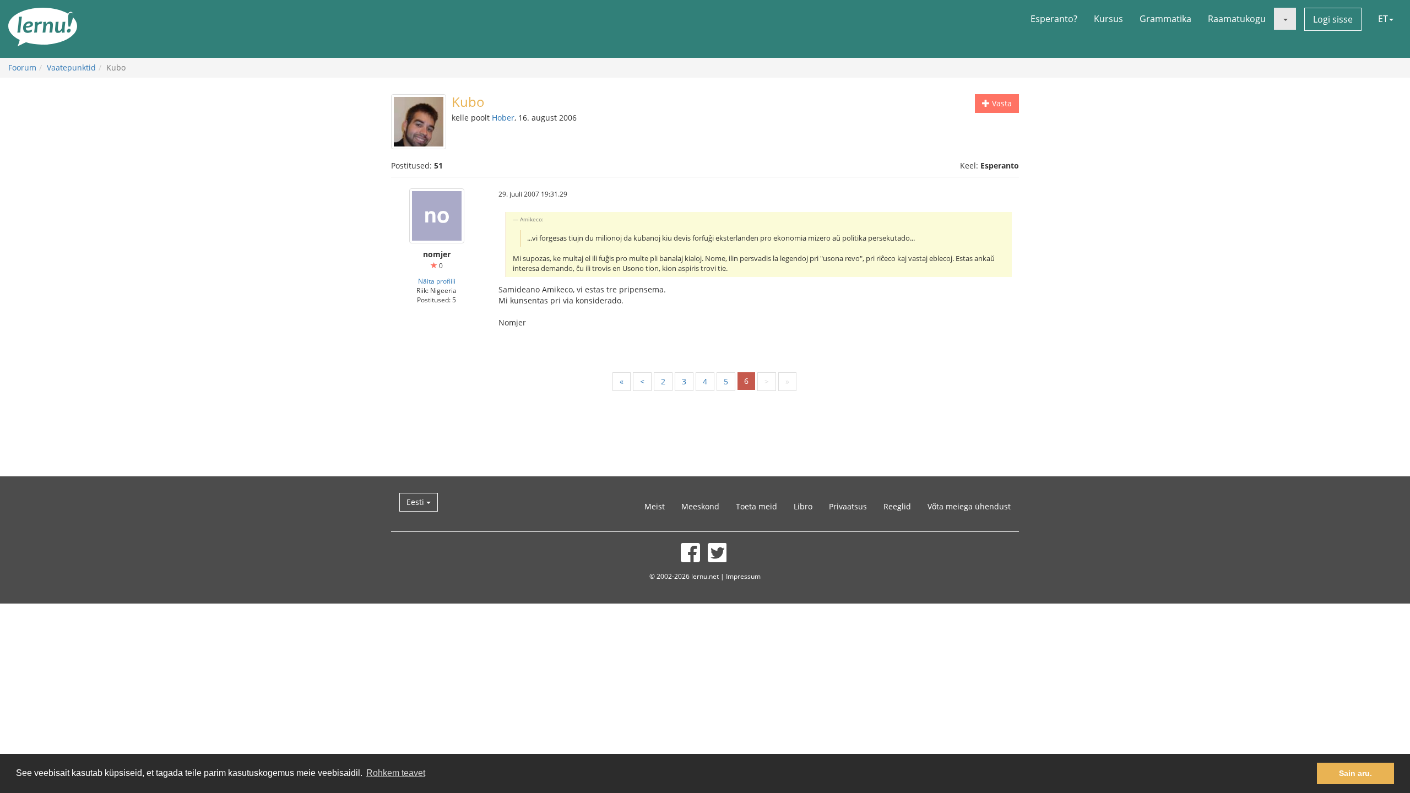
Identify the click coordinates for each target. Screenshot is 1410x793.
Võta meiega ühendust (969, 506)
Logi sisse (1333, 19)
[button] (1285, 19)
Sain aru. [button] (1355, 773)
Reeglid (897, 506)
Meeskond (700, 506)
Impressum (743, 576)
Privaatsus (848, 506)
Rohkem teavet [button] (395, 773)
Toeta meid (756, 506)
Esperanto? (1054, 19)
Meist (654, 506)
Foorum (22, 67)
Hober (503, 117)
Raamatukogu (1237, 19)
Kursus (1108, 19)
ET (1383, 19)
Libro (803, 506)
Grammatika (1165, 19)
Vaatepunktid (71, 67)
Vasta (1001, 103)
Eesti (416, 502)
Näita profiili (436, 280)
